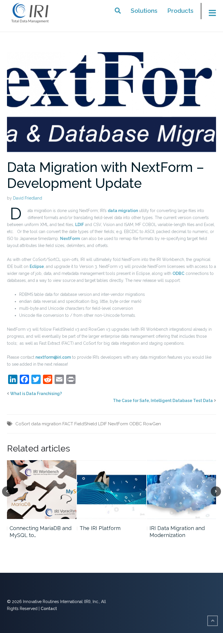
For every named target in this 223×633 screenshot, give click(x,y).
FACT (67, 423)
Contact (49, 608)
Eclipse (37, 266)
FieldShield (85, 423)
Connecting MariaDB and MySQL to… (40, 531)
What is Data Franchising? (36, 393)
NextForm (70, 238)
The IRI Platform (100, 528)
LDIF (79, 224)
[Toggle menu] (210, 13)
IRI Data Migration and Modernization (177, 531)
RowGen (152, 423)
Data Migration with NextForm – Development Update (105, 175)
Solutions (144, 10)
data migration (123, 210)
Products (180, 10)
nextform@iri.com (53, 357)
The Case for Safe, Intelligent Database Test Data (163, 400)
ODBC (178, 273)
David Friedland (27, 198)
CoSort (22, 423)
